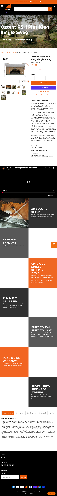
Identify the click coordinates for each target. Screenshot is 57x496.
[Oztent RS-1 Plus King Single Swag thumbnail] (3, 87)
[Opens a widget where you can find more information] (51, 493)
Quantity (33, 74)
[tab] (7, 413)
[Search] (50, 9)
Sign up (23, 477)
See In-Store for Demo (43, 95)
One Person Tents (11, 52)
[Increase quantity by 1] (44, 78)
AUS (9, 12)
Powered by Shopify (28, 493)
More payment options (43, 91)
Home (2, 52)
